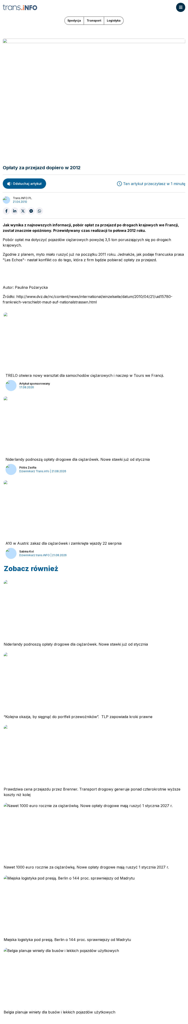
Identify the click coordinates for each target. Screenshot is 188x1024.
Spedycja (74, 20)
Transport (94, 20)
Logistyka (114, 20)
